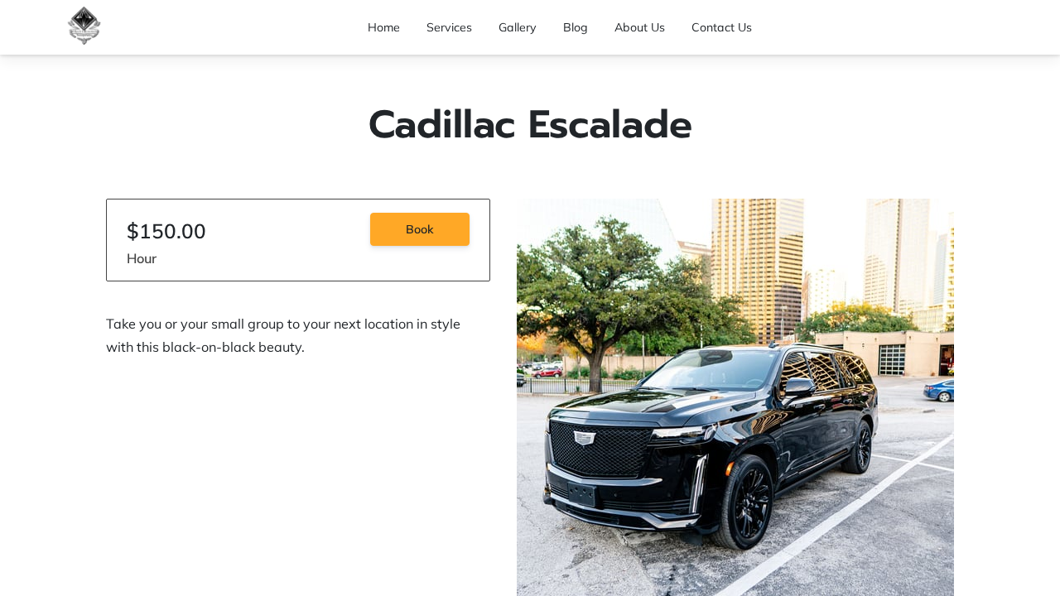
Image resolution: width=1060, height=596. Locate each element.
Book (420, 229)
